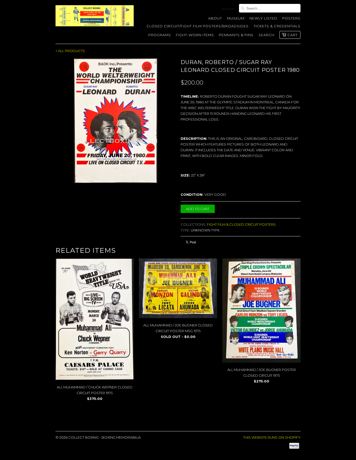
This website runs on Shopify (271, 437)
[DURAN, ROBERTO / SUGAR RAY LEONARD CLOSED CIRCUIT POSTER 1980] (115, 120)
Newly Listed (263, 18)
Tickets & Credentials (277, 26)
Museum (235, 18)
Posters (291, 18)
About (215, 18)
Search (266, 35)
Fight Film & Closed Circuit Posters (241, 224)
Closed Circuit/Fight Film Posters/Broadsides (197, 26)
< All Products (70, 51)
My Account (228, 9)
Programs (159, 35)
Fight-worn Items (195, 35)
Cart (292, 35)
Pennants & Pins (236, 35)
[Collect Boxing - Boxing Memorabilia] (95, 18)
